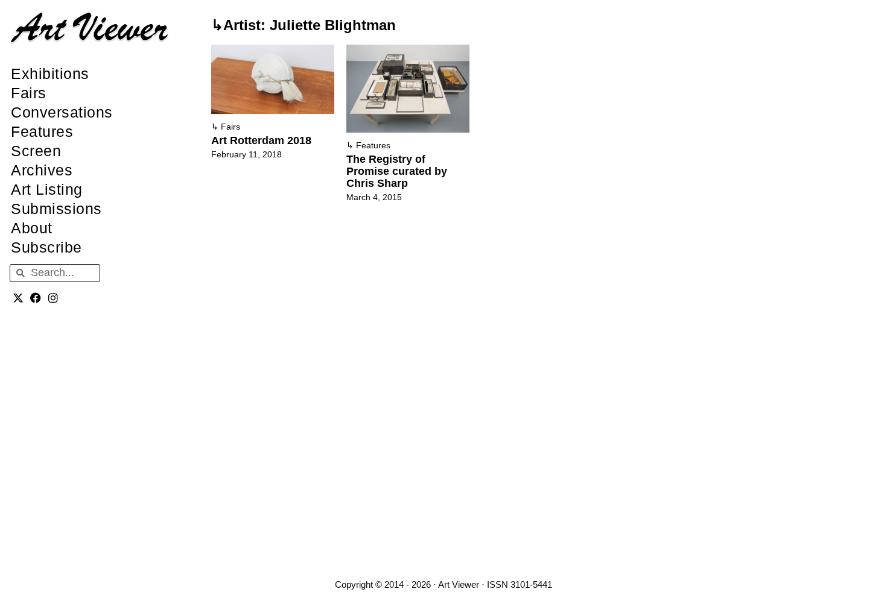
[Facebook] (36, 298)
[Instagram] (53, 298)
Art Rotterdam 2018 (261, 140)
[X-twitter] (18, 298)
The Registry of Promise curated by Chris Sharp (396, 171)
